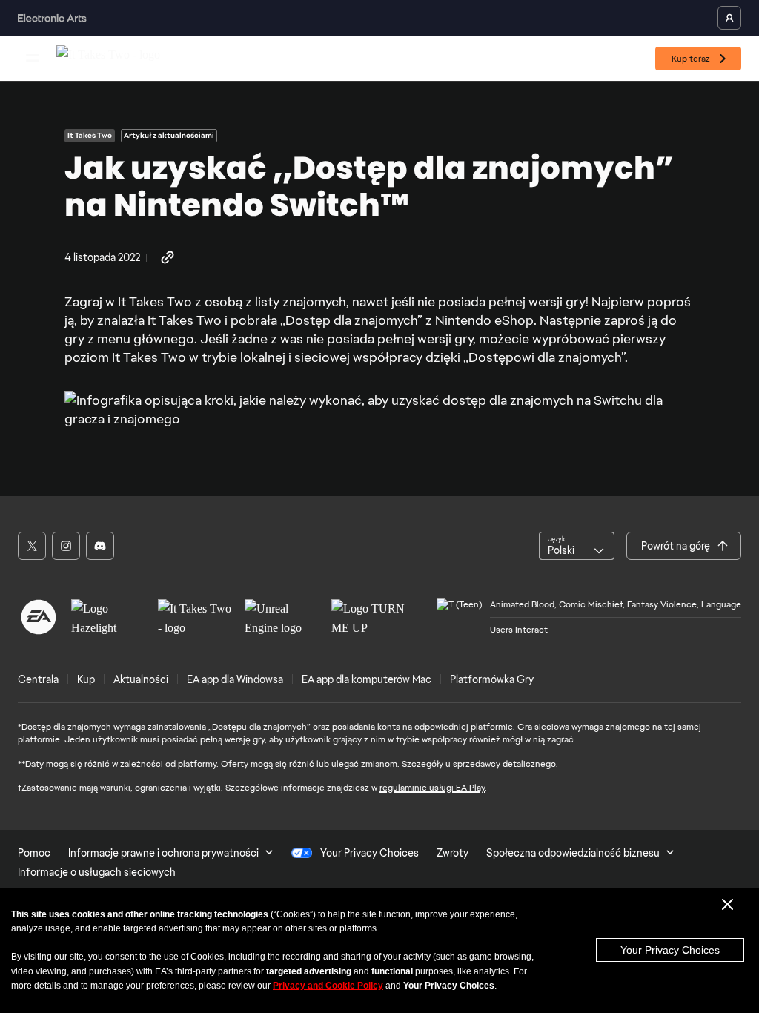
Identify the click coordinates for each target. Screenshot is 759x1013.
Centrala (38, 679)
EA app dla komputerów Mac (366, 679)
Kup (86, 679)
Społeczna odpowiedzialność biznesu (573, 853)
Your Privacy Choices (670, 950)
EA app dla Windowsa (235, 679)
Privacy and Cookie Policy (328, 985)
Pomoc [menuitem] (34, 853)
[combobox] (576, 546)
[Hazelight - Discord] (100, 546)
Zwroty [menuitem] (452, 853)
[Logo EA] (38, 617)
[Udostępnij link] (167, 258)
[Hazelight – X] (32, 546)
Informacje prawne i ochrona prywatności (163, 853)
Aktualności (140, 679)
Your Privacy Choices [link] (369, 853)
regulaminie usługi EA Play (432, 787)
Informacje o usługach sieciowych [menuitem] (97, 872)
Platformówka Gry (492, 679)
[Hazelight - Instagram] (66, 546)
